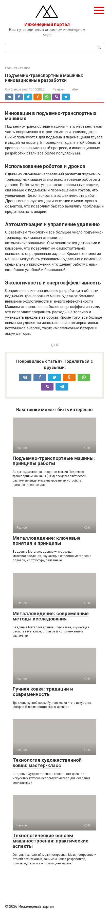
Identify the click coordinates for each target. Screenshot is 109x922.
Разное (58, 89)
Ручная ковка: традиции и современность (43, 691)
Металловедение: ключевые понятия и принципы (47, 540)
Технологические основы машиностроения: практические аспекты (50, 841)
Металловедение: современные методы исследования (51, 616)
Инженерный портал (47, 24)
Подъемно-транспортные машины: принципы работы (54, 460)
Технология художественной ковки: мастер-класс (47, 762)
